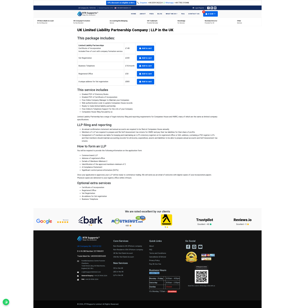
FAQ (183, 14)
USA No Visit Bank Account (123, 257)
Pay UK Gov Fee (155, 264)
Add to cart (146, 48)
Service (118, 22)
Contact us (193, 14)
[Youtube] (215, 8)
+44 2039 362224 (155, 3)
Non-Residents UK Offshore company (127, 246)
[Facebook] (208, 8)
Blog (159, 14)
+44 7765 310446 (181, 3)
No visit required (45, 22)
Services (239, 22)
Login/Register (199, 8)
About (143, 14)
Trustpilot (204, 220)
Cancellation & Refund (157, 257)
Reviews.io (243, 220)
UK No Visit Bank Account (123, 253)
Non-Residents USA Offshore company (128, 250)
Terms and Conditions (157, 253)
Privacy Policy (154, 260)
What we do (171, 14)
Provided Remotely (152, 22)
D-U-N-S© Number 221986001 (90, 251)
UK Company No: (87, 8)
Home (133, 14)
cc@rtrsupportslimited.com (91, 272)
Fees (151, 14)
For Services (181, 22)
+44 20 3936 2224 (100, 275)
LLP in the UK (118, 275)
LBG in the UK (118, 272)
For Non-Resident (81, 22)
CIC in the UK (118, 268)
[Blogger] (212, 8)
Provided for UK (211, 22)
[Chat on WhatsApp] (6, 302)
